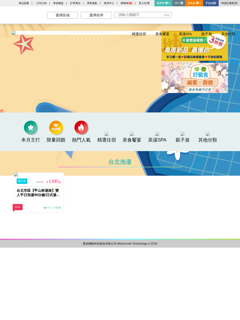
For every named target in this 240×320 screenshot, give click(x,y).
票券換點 (92, 3)
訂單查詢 (75, 3)
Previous (5, 33)
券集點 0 (194, 3)
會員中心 (109, 3)
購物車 (126, 3)
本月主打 (30, 139)
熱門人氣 (81, 139)
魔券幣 (163, 3)
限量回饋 (56, 139)
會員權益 (58, 3)
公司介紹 (41, 3)
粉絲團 (211, 3)
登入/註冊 (144, 3)
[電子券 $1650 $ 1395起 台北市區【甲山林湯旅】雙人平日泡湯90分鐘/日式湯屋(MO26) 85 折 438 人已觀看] (39, 174)
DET (177, 3)
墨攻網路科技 (21, 14)
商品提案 (24, 3)
